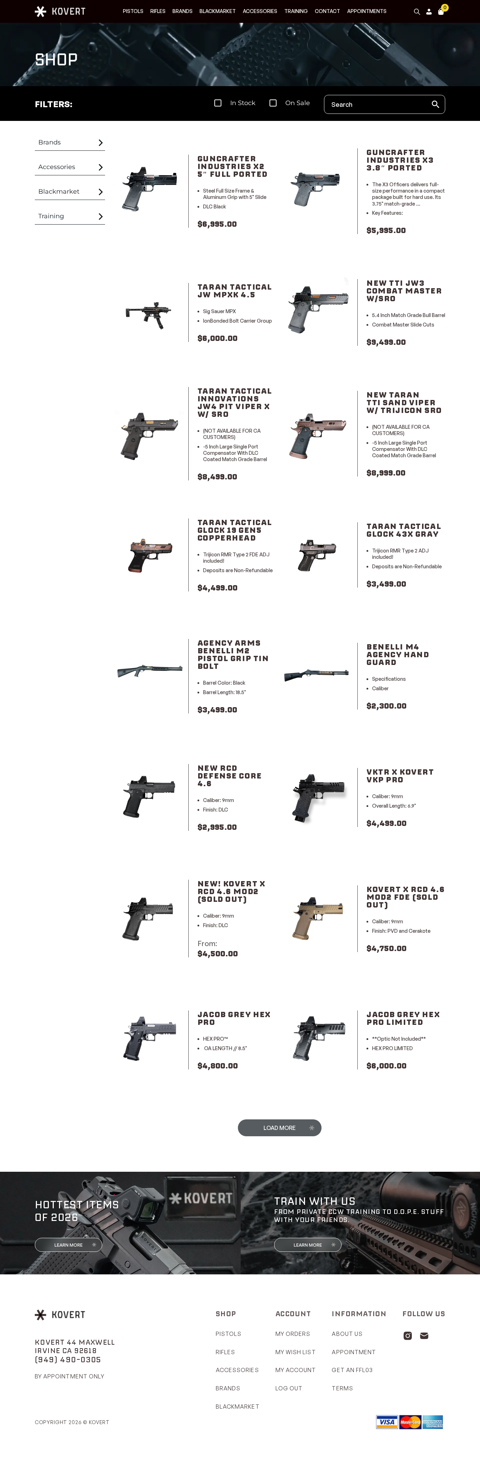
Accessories (260, 11)
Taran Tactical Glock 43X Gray (404, 530)
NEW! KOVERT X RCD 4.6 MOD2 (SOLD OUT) (231, 891)
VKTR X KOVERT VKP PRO (400, 775)
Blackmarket (218, 11)
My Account (295, 1369)
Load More (280, 1127)
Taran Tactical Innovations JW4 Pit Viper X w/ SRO (234, 402)
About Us (347, 1333)
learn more (68, 1245)
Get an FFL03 (352, 1369)
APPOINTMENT (354, 1352)
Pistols (133, 11)
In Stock (242, 103)
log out (289, 1388)
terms (342, 1388)
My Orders (293, 1333)
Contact (327, 11)
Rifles (158, 11)
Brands (183, 11)
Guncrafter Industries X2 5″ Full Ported (232, 166)
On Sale (297, 103)
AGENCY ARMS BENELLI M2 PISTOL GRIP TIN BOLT (233, 654)
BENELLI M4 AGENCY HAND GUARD (398, 654)
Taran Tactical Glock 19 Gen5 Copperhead (234, 530)
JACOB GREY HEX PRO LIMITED (403, 1018)
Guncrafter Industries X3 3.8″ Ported (400, 160)
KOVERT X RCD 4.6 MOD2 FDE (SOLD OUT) (406, 897)
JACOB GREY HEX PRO (234, 1018)
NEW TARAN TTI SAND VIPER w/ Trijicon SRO (404, 402)
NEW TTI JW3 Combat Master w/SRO (404, 290)
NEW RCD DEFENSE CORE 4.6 (229, 775)
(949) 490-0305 (68, 1359)
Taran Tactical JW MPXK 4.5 (234, 290)
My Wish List (295, 1352)
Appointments (367, 11)
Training (296, 11)
